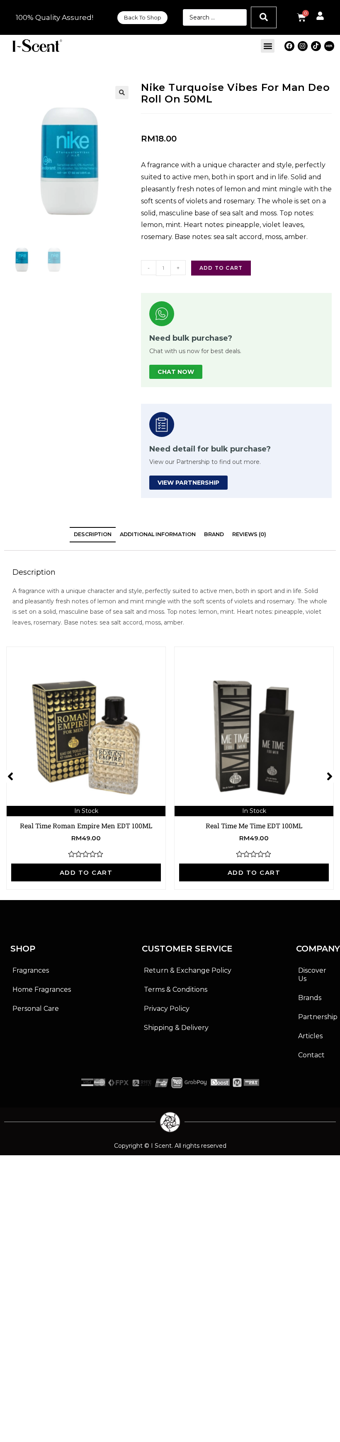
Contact (311, 1055)
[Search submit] (264, 17)
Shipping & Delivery (176, 1028)
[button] (267, 46)
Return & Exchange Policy (187, 970)
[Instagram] (303, 46)
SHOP (22, 949)
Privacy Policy (166, 1009)
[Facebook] (289, 46)
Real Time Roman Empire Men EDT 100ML (86, 825)
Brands (309, 998)
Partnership (316, 1017)
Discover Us (312, 974)
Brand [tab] (214, 534)
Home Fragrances (41, 989)
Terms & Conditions (175, 989)
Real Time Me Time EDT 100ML (254, 825)
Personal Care (35, 1009)
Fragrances (30, 970)
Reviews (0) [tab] (249, 534)
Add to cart (221, 268)
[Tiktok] (316, 46)
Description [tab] (93, 534)
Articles (310, 1036)
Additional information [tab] (158, 534)
